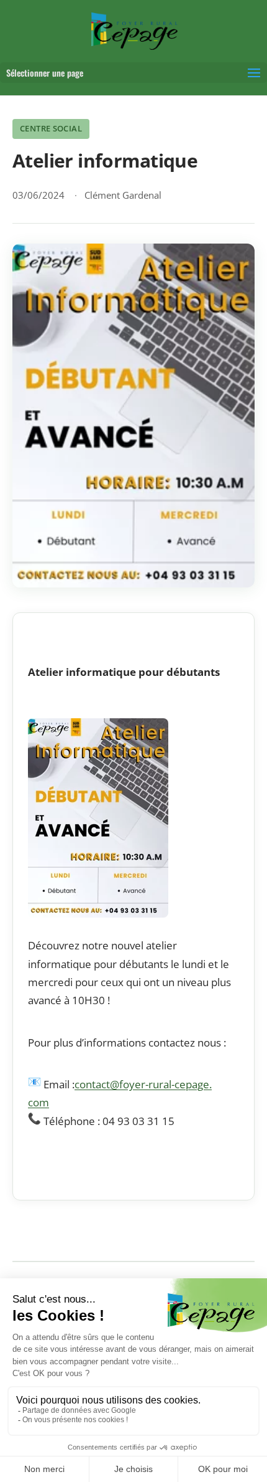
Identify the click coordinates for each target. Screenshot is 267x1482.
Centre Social (51, 128)
